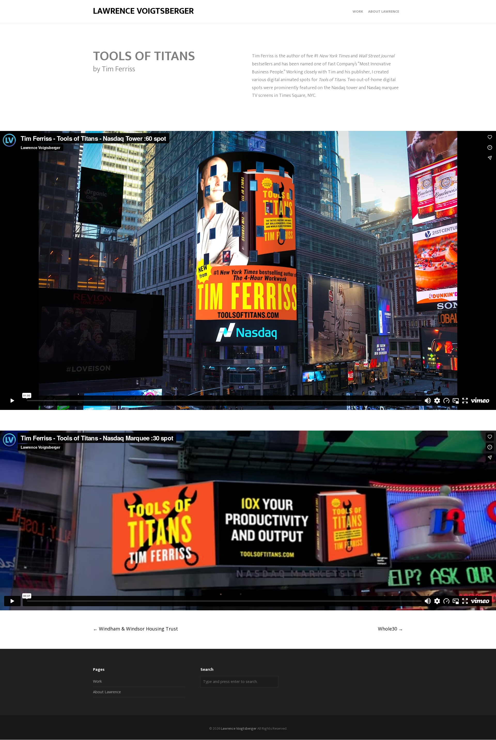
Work (97, 681)
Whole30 (390, 629)
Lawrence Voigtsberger (143, 11)
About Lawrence (107, 691)
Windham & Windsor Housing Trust (135, 629)
